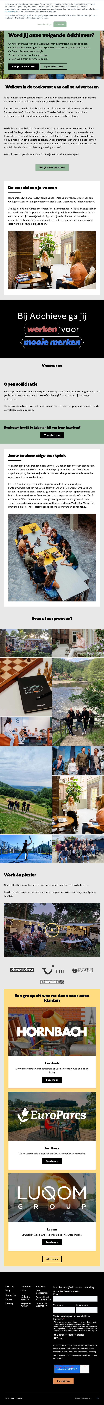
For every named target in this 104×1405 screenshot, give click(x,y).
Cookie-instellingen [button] (45, 24)
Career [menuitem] (8, 1299)
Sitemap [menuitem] (9, 1303)
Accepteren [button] (60, 24)
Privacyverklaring (83, 1398)
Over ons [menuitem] (9, 1286)
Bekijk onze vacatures (52, 167)
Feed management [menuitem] (42, 1291)
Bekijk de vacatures (23, 66)
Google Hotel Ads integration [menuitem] (43, 1298)
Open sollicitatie (53, 66)
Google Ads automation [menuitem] (41, 1304)
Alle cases (52, 1259)
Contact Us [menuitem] (10, 1295)
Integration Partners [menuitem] (25, 1304)
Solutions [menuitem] (40, 1286)
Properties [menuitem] (25, 1286)
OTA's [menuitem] (23, 1290)
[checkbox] (75, 1336)
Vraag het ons (52, 435)
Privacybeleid (10, 11)
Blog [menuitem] (7, 1290)
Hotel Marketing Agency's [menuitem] (25, 1297)
